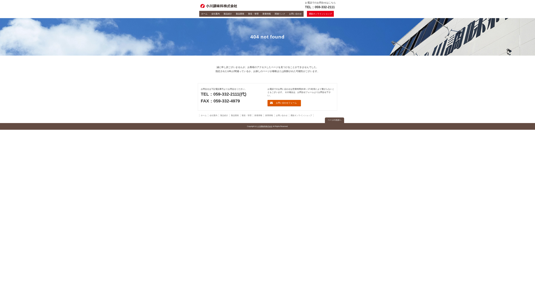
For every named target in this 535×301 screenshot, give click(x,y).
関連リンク (280, 14)
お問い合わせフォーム (286, 103)
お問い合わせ (295, 14)
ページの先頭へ (334, 120)
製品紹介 (228, 14)
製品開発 (240, 14)
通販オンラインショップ (320, 14)
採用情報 (269, 115)
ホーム (204, 14)
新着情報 (266, 14)
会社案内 (215, 14)
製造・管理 (253, 14)
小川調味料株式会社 (264, 126)
